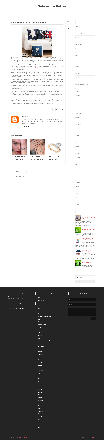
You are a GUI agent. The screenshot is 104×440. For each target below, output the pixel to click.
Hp (76, 88)
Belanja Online (79, 44)
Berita (76, 48)
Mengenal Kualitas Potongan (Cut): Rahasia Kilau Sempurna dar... (54, 158)
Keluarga (77, 120)
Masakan (77, 149)
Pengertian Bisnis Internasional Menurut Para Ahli (88, 217)
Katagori (23, 14)
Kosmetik (77, 135)
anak (76, 26)
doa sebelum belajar (80, 62)
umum (76, 200)
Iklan (17, 14)
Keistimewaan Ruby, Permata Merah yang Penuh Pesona (20, 158)
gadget (77, 81)
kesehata (77, 128)
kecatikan (77, 117)
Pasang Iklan (22, 308)
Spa (76, 189)
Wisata (77, 204)
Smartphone (78, 186)
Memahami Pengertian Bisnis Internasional (87, 261)
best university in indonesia (82, 51)
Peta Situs (37, 14)
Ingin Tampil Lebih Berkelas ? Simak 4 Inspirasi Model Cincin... (37, 158)
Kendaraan (78, 124)
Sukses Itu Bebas (52, 6)
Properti (77, 171)
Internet (77, 99)
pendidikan (78, 164)
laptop (77, 139)
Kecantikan (78, 113)
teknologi (77, 193)
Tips (76, 197)
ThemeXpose (92, 437)
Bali (76, 41)
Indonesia (77, 95)
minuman (77, 153)
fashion (77, 73)
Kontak (30, 14)
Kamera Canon (79, 110)
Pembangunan (79, 160)
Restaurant (78, 179)
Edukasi (77, 66)
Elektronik (77, 70)
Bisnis (76, 55)
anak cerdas (78, 30)
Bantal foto (33, 67)
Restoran (77, 182)
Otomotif (77, 157)
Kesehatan (78, 131)
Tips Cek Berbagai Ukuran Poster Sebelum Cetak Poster (88, 240)
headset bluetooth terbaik (82, 84)
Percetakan (78, 168)
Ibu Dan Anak (78, 91)
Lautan (77, 142)
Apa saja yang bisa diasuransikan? (86, 251)
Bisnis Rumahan (79, 59)
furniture (77, 77)
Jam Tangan (78, 102)
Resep (77, 175)
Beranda (11, 14)
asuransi (77, 37)
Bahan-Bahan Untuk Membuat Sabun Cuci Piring (88, 228)
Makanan (77, 146)
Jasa (76, 106)
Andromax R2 (78, 33)
